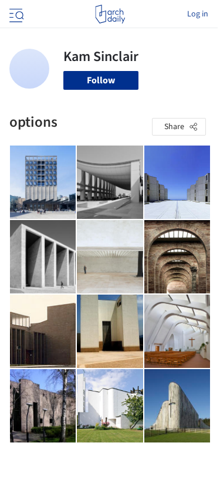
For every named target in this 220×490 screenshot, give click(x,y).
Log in (197, 14)
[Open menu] (15, 14)
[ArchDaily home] (110, 14)
